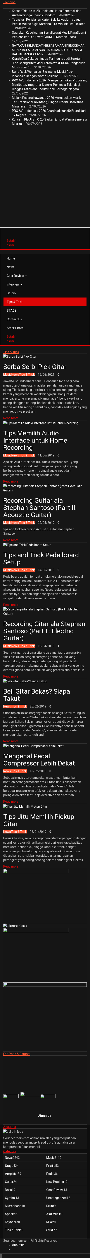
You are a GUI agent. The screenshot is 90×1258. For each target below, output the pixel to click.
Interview (13, 284)
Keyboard (11, 1222)
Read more (11, 418)
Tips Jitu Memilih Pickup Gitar (38, 820)
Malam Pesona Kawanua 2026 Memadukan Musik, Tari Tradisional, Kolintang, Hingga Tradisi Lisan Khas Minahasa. (47, 102)
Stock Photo (15, 328)
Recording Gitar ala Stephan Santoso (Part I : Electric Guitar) (44, 631)
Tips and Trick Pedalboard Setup (41, 558)
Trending (9, 2)
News (10, 267)
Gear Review (16, 276)
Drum (50, 1206)
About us (18, 1245)
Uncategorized (56, 1198)
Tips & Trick (14, 302)
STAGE (11, 310)
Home (11, 258)
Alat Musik (53, 1214)
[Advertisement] (45, 181)
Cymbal (10, 1198)
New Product (55, 1182)
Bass (8, 1190)
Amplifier (11, 1173)
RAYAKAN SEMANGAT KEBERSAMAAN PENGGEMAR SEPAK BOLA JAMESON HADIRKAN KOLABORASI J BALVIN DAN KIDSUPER (48, 50)
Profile (50, 1165)
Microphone (13, 1206)
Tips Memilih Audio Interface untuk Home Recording (35, 440)
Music (7, 374)
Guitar (9, 1182)
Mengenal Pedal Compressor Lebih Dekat (39, 759)
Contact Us (14, 319)
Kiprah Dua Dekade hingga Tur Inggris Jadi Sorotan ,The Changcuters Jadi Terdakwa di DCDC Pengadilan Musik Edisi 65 (48, 63)
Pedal (50, 1173)
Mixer (50, 1222)
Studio (11, 293)
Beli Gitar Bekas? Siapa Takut (36, 695)
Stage (9, 1165)
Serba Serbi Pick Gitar (34, 366)
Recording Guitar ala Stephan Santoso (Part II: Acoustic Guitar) (40, 508)
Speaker (11, 1214)
